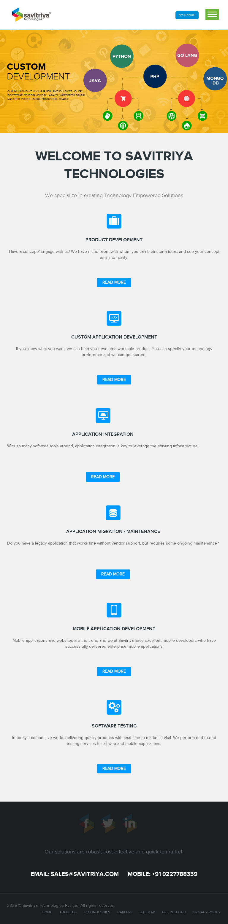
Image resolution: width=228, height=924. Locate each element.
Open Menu (212, 14)
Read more (114, 282)
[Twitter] (110, 825)
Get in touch (174, 912)
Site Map (147, 912)
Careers (124, 912)
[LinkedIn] (132, 825)
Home (47, 912)
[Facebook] (89, 825)
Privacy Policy (207, 912)
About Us (68, 912)
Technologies (97, 912)
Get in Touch (187, 15)
